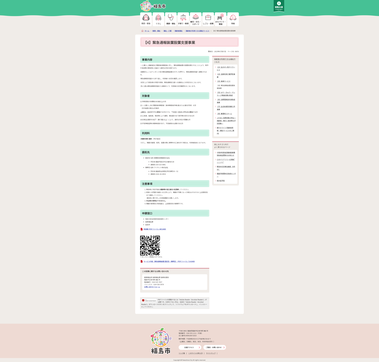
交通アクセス (189, 347)
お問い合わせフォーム (152, 287)
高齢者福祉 (178, 31)
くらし (158, 23)
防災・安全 (146, 23)
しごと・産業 (208, 23)
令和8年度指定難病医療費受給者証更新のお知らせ (226, 153)
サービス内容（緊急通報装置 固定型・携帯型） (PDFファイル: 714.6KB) (169, 261)
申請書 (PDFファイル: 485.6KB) (155, 229)
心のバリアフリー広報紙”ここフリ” (226, 160)
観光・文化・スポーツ (195, 22)
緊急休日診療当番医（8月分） (226, 168)
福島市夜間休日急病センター (226, 175)
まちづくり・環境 (220, 22)
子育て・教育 (183, 23)
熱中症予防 (221, 180)
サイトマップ (211, 353)
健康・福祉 (170, 23)
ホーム (147, 31)
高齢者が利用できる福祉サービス (197, 31)
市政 (233, 23)
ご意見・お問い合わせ (214, 347)
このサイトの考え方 (195, 353)
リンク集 (182, 353)
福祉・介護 (167, 31)
